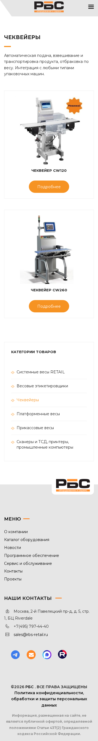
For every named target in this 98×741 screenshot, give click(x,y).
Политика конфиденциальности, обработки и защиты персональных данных (49, 699)
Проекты (13, 579)
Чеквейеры (28, 399)
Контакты (13, 571)
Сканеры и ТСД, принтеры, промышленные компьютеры (45, 444)
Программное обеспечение (31, 555)
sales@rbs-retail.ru (31, 634)
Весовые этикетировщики (42, 385)
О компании (16, 531)
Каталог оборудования (26, 539)
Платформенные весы (38, 413)
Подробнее (49, 186)
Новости (12, 547)
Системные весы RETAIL (41, 372)
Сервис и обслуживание (28, 563)
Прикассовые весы (35, 427)
